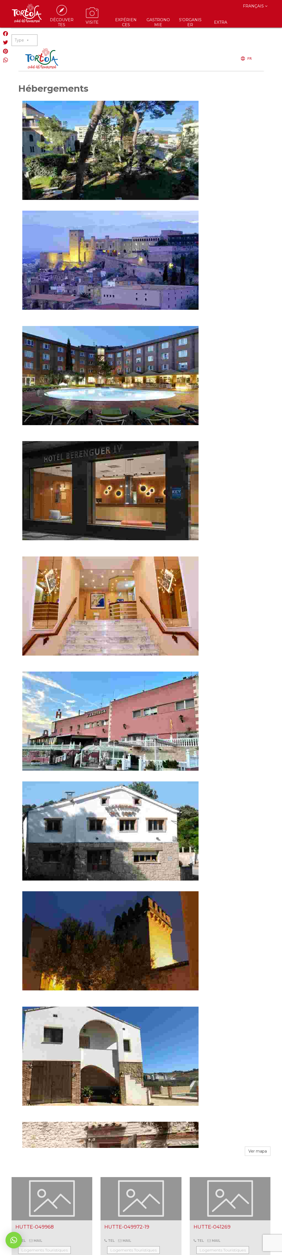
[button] (14, 1240)
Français (254, 6)
